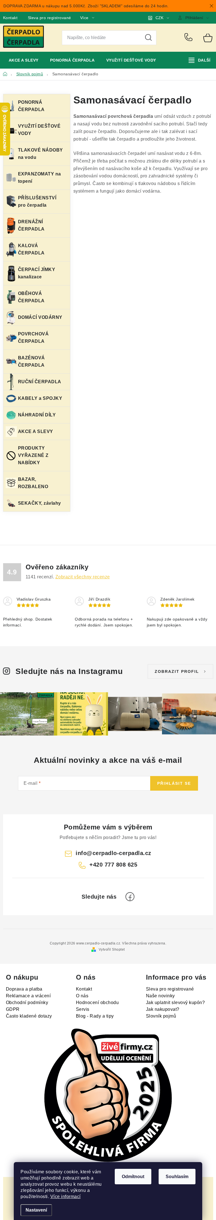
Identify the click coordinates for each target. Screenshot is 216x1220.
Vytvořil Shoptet (112, 949)
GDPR (13, 1009)
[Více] (199, 60)
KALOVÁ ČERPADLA (31, 249)
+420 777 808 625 (189, 37)
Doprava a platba (24, 989)
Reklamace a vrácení (28, 995)
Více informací (65, 1196)
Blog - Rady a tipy (95, 1016)
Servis (82, 1009)
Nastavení (36, 1210)
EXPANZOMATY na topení (39, 178)
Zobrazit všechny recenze (82, 576)
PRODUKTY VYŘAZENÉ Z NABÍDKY (33, 455)
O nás (82, 995)
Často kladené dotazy (29, 1016)
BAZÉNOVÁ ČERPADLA (31, 361)
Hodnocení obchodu (97, 1002)
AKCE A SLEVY (35, 431)
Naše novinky (160, 995)
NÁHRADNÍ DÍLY (37, 414)
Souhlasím (177, 1176)
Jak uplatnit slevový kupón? (175, 1002)
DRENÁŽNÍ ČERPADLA (31, 225)
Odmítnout (133, 1176)
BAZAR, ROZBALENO (33, 483)
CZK (159, 17)
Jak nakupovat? (162, 1009)
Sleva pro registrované (49, 17)
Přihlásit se (174, 783)
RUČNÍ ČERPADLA (39, 381)
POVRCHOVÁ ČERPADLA (33, 338)
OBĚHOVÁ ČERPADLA (31, 297)
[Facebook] (129, 896)
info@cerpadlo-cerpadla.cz (113, 853)
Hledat (148, 37)
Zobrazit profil (177, 671)
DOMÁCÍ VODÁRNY (40, 317)
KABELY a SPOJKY (40, 398)
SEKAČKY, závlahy (39, 503)
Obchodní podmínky (27, 1002)
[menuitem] (23, 60)
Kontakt (10, 17)
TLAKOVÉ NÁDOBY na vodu (40, 154)
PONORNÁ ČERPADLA (31, 106)
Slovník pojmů (161, 1016)
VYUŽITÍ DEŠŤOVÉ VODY (39, 130)
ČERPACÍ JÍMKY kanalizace (36, 273)
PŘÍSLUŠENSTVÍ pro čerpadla (37, 201)
